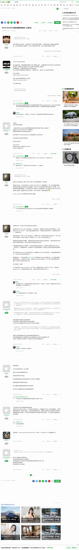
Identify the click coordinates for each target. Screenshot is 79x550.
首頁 (2, 5)
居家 (36, 5)
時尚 (42, 5)
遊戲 (33, 5)
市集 (67, 5)
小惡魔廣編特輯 (69, 89)
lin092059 (6, 415)
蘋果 (17, 5)
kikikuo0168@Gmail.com (22, 396)
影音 (20, 5)
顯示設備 (8, 8)
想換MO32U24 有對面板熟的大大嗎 (70, 21)
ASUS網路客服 (6, 69)
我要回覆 (57, 22)
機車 (26, 5)
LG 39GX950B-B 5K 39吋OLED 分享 (70, 15)
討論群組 (16, 2)
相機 (8, 5)
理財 (58, 5)
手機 (5, 5)
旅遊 (54, 5)
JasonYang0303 (20, 103)
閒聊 (61, 5)
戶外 (48, 5)
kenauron (6, 440)
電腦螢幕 (13, 8)
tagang (17, 112)
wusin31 (6, 44)
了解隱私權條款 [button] (49, 547)
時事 (64, 5)
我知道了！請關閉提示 (72, 547)
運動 (45, 5)
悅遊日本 (71, 5)
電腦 (14, 5)
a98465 (6, 373)
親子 (39, 5)
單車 (30, 5)
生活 (51, 5)
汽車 (23, 5)
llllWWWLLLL (6, 130)
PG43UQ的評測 (31, 257)
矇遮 (17, 282)
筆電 (11, 5)
